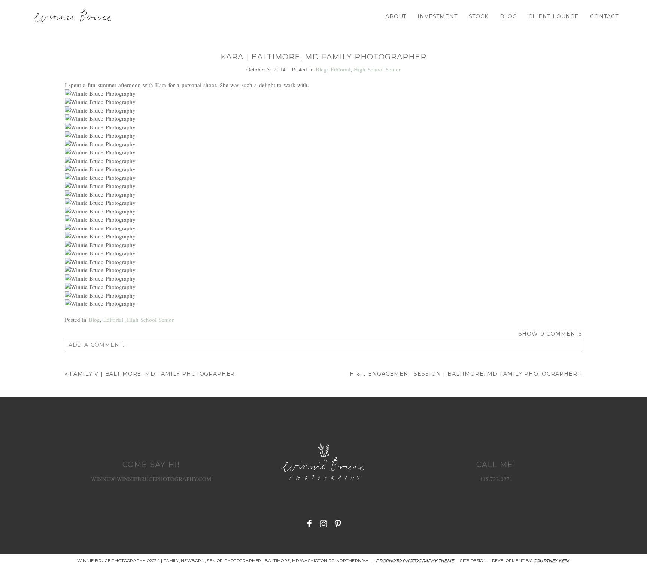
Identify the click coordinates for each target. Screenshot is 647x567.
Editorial (340, 69)
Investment (437, 16)
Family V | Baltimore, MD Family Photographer (152, 373)
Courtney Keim (551, 560)
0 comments (551, 333)
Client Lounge (553, 16)
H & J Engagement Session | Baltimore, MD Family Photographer (463, 373)
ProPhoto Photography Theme (415, 560)
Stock (479, 16)
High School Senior (377, 69)
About (395, 16)
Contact (604, 16)
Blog (508, 16)
